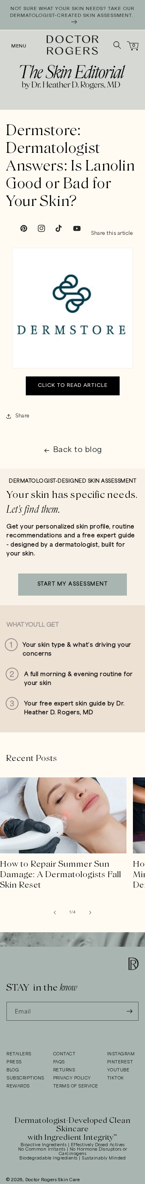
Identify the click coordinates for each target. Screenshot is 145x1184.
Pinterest (120, 1062)
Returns (64, 1070)
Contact (64, 1054)
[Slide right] (90, 912)
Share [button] (22, 416)
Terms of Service (75, 1086)
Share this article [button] (112, 233)
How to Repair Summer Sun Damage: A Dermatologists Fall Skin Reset (60, 874)
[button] (15, 45)
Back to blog (77, 450)
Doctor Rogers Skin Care (52, 1180)
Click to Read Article (73, 385)
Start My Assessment (72, 584)
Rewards (18, 1086)
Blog (12, 1070)
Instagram (121, 1054)
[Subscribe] (129, 1011)
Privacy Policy (72, 1078)
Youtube (118, 1070)
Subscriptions (25, 1078)
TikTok (115, 1078)
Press (14, 1062)
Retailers (18, 1054)
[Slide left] (55, 912)
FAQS (59, 1062)
